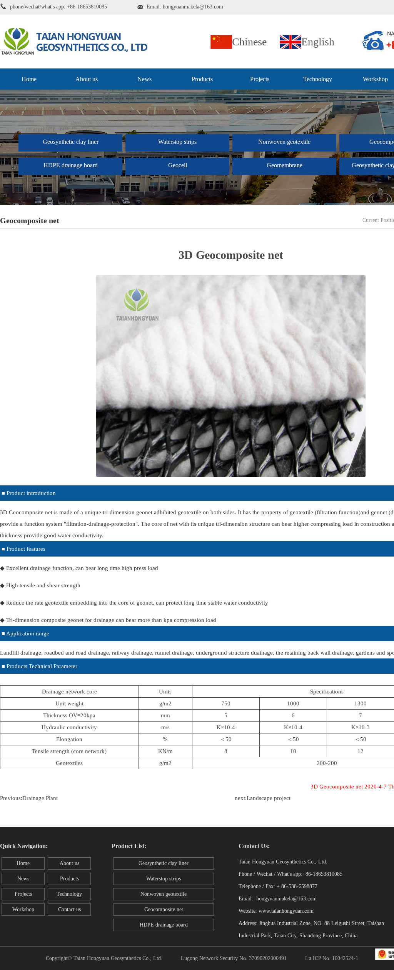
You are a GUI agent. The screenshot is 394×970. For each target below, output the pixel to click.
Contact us (69, 909)
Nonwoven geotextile (284, 141)
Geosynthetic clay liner (70, 141)
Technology (317, 79)
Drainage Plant (40, 798)
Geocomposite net (163, 909)
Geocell (177, 165)
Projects (259, 79)
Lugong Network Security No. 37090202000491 (234, 958)
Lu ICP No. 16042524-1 (331, 958)
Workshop (23, 909)
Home (29, 79)
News (144, 79)
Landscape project (268, 798)
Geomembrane (284, 165)
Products (202, 79)
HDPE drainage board (70, 165)
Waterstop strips (177, 141)
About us (86, 79)
